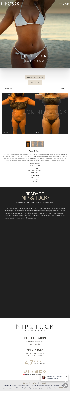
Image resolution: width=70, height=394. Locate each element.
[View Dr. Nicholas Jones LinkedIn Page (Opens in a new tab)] (40, 371)
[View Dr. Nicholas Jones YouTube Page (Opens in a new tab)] (36, 371)
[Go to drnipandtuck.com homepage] (18, 4)
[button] (60, 4)
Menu (66, 4)
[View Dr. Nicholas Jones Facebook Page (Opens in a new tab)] (28, 371)
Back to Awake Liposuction (35, 77)
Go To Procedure (35, 82)
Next (63, 88)
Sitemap (25, 383)
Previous (8, 88)
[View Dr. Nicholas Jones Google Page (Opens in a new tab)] (44, 371)
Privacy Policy (33, 383)
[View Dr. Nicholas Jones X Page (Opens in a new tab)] (32, 371)
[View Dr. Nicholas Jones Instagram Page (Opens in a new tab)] (25, 371)
